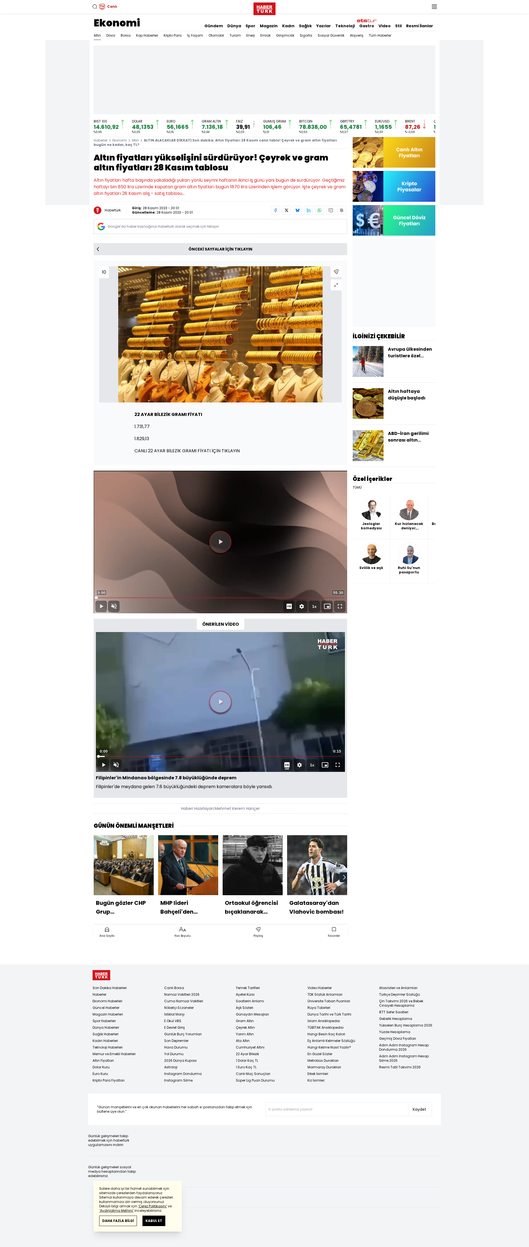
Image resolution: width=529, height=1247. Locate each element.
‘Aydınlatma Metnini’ (116, 1210)
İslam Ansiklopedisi (323, 1021)
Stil (398, 26)
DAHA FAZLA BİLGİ (118, 1220)
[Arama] (94, 6)
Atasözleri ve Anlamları (398, 987)
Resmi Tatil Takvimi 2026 (400, 1067)
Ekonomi (117, 23)
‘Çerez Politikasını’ (152, 1206)
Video (385, 26)
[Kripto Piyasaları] (394, 186)
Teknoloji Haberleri (108, 1047)
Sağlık (305, 26)
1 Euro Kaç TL (246, 1067)
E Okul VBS (172, 1021)
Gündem (213, 26)
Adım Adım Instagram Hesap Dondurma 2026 (404, 1047)
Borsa (126, 35)
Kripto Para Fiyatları (109, 1080)
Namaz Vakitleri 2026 (181, 994)
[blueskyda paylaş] (297, 210)
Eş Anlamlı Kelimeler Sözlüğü (331, 1040)
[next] (344, 877)
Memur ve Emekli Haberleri (114, 1054)
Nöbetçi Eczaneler (179, 1007)
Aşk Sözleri (244, 1007)
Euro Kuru (100, 1073)
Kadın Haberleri (105, 1040)
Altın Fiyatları (103, 1060)
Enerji (250, 35)
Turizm (235, 35)
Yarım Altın (245, 1034)
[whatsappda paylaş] (319, 210)
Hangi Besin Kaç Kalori (326, 1034)
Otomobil (216, 35)
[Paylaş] (336, 271)
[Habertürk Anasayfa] (264, 7)
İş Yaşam (195, 35)
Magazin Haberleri (108, 1014)
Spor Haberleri (104, 1021)
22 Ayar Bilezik (247, 1054)
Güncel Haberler (106, 1007)
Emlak (265, 35)
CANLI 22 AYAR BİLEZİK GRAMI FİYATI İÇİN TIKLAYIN (187, 451)
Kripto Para (173, 35)
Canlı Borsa (174, 987)
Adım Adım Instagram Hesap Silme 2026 (404, 1058)
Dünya (234, 26)
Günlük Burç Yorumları (183, 1034)
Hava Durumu (176, 1047)
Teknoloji (345, 26)
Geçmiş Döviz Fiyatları (397, 1038)
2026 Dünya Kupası (180, 1060)
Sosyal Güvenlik (331, 35)
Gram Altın (245, 1021)
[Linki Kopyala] (341, 210)
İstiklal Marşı (174, 1014)
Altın (97, 35)
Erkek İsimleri (317, 1073)
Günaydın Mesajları (252, 1014)
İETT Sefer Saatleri (393, 1012)
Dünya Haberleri (106, 1027)
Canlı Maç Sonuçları (253, 1073)
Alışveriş (356, 35)
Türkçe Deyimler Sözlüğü (399, 994)
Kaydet (419, 1109)
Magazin (269, 26)
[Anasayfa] (101, 975)
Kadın (288, 26)
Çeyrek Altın (245, 1027)
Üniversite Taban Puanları (328, 1001)
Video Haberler (319, 987)
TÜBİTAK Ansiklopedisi (325, 1027)
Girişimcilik (285, 35)
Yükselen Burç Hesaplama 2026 (405, 1025)
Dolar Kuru (101, 1067)
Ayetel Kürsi (245, 994)
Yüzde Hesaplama (394, 1032)
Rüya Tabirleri (318, 1007)
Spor (250, 26)
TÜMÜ (357, 487)
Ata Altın (243, 1040)
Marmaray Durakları (324, 1067)
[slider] (220, 597)
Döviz (110, 35)
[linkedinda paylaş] (308, 210)
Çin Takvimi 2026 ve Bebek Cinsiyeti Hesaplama (401, 1003)
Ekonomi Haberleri (107, 1001)
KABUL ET (153, 1220)
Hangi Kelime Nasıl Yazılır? (329, 1047)
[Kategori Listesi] (434, 6)
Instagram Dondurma (183, 1073)
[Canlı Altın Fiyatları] (394, 152)
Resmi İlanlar (419, 26)
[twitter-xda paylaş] (286, 210)
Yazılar (323, 26)
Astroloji (170, 1067)
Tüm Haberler (380, 35)
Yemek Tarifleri (248, 987)
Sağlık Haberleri (105, 1034)
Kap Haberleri (147, 35)
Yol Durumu (173, 1054)
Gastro (366, 26)
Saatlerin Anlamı (250, 1001)
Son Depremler (176, 1040)
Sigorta (306, 35)
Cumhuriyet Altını (250, 1047)
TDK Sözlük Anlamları (324, 994)
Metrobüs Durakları (323, 1060)
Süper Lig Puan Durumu (255, 1080)
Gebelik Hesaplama (395, 1018)
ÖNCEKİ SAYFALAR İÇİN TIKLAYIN (220, 249)
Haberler (100, 140)
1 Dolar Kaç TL (247, 1060)
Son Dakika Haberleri (110, 987)
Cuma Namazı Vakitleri (183, 1001)
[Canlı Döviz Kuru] (394, 220)
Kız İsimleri (316, 1080)
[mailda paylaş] (330, 210)
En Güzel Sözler (319, 1054)
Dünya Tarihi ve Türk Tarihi (329, 1014)
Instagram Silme (178, 1080)
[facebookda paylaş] (275, 210)
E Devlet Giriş (174, 1027)
